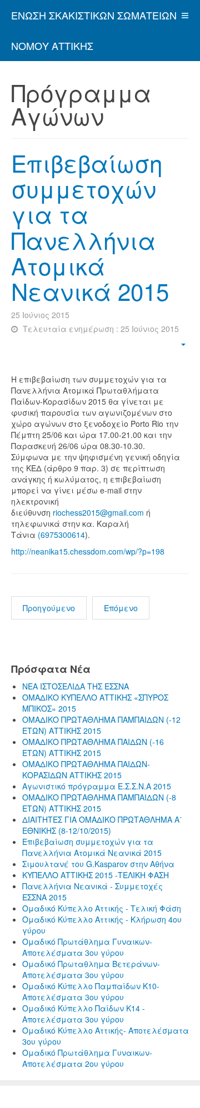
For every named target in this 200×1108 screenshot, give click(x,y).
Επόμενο (121, 607)
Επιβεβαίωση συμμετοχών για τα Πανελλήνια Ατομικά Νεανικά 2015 (90, 227)
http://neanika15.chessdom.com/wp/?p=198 (87, 551)
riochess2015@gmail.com (98, 512)
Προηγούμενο (49, 607)
